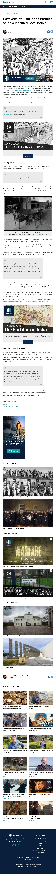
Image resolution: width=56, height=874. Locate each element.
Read (10, 6)
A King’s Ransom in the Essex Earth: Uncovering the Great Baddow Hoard (12, 707)
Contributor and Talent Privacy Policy (40, 850)
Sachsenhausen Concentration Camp (12, 636)
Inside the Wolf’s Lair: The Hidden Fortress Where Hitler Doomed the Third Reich (14, 795)
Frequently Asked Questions (40, 838)
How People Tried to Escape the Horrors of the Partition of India (19, 497)
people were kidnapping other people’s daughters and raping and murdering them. (26, 301)
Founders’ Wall (40, 852)
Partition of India (14, 406)
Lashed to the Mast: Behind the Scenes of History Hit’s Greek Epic (13, 729)
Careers (40, 845)
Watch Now (28, 342)
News (40, 843)
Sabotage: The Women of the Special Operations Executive (18, 566)
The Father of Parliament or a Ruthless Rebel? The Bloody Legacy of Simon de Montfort (15, 817)
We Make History (41, 840)
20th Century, (6, 406)
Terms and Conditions (40, 847)
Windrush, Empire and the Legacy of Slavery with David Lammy (19, 598)
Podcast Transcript (11, 401)
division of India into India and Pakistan (21, 90)
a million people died (34, 98)
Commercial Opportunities (40, 842)
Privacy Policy (40, 849)
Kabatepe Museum (8, 667)
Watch (4, 6)
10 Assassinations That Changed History (13, 528)
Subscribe (17, 6)
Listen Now (28, 156)
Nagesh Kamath (38, 234)
